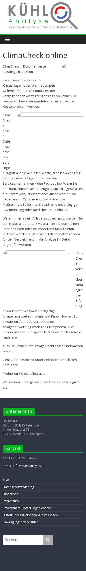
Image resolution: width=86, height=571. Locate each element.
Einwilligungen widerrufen (21, 522)
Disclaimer (10, 494)
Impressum (11, 501)
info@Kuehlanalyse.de (28, 466)
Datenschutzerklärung (18, 487)
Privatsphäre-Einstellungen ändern (27, 508)
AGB (6, 480)
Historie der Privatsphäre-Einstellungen (30, 515)
